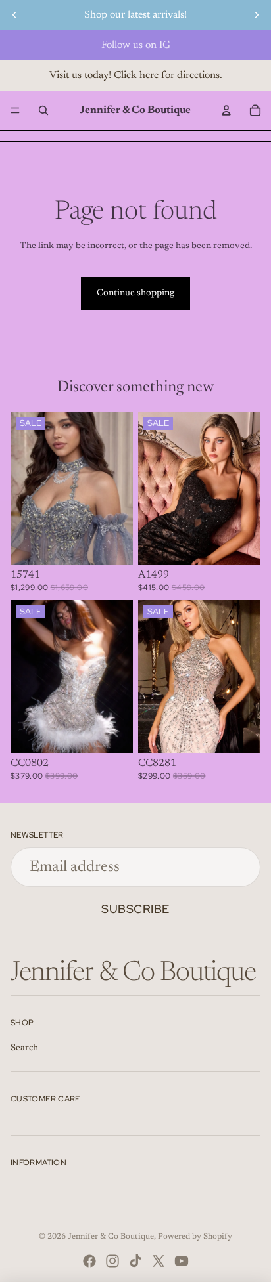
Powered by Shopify (195, 1237)
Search (24, 1048)
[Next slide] (256, 15)
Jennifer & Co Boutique (111, 1237)
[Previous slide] (14, 15)
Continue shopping (135, 293)
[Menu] (15, 110)
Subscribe (135, 908)
